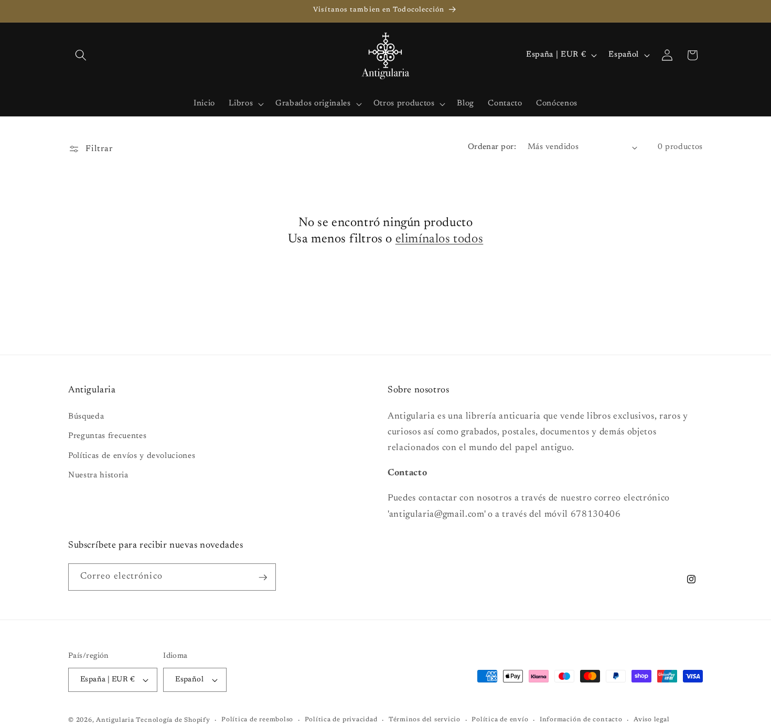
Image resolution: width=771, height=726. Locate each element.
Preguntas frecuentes (107, 436)
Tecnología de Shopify (173, 720)
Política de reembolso (257, 720)
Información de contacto (581, 720)
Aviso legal (651, 720)
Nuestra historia (98, 476)
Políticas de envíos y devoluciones (131, 456)
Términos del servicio (425, 720)
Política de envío (500, 720)
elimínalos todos (439, 239)
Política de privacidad (341, 720)
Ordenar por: (492, 147)
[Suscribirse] (262, 577)
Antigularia (115, 720)
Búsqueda (86, 417)
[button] (80, 55)
